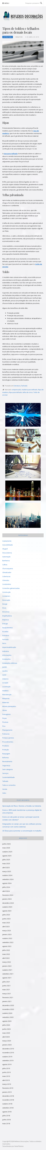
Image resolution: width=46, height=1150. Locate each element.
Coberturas (6, 576)
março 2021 (6, 994)
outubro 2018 (7, 1104)
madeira (5, 691)
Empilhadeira (7, 616)
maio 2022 (6, 954)
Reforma (5, 757)
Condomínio (6, 584)
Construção (6, 592)
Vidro (4, 793)
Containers (6, 596)
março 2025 (6, 871)
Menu (6, 3)
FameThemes (19, 1146)
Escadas (5, 631)
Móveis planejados (9, 706)
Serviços (5, 773)
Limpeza (5, 679)
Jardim (4, 667)
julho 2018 (6, 1116)
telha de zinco (28, 392)
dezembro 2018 (8, 1096)
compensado (16, 390)
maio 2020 (6, 1033)
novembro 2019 (8, 1053)
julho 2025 (6, 860)
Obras (4, 710)
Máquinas (6, 698)
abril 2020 (6, 1037)
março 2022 (6, 962)
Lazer (4, 675)
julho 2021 (6, 982)
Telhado (5, 781)
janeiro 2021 (7, 1001)
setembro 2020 (7, 1017)
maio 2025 (6, 863)
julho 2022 (6, 950)
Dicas (4, 608)
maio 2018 (6, 1123)
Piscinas (5, 722)
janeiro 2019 (7, 1092)
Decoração (6, 600)
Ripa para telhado (15, 392)
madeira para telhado (29, 390)
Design (4, 604)
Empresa (5, 620)
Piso (3, 726)
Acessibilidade (7, 545)
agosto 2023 (6, 911)
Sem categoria (7, 769)
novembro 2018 (8, 1100)
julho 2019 (6, 1068)
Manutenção (6, 694)
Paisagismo (6, 714)
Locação (5, 683)
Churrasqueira (7, 568)
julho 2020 (6, 1025)
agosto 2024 (6, 883)
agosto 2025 (6, 856)
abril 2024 (6, 891)
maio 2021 (6, 989)
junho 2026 (6, 844)
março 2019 (6, 1084)
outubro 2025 (7, 852)
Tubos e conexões (9, 785)
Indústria (5, 651)
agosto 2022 (6, 946)
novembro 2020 (8, 1009)
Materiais (5, 702)
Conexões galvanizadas (11, 588)
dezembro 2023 (8, 903)
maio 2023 (6, 923)
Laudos (5, 671)
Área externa (7, 553)
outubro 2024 (7, 875)
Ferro (4, 643)
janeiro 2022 (7, 966)
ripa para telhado (11, 154)
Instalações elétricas (9, 663)
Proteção (5, 750)
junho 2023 (6, 919)
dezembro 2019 (8, 1049)
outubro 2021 (7, 970)
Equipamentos (7, 628)
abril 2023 (6, 926)
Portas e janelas (8, 738)
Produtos (5, 746)
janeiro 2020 (7, 1045)
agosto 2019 (6, 1064)
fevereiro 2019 (7, 1088)
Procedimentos (7, 742)
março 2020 (6, 1041)
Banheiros (6, 561)
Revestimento (7, 761)
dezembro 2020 (8, 1005)
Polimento (6, 734)
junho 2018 (6, 1120)
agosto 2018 (6, 1112)
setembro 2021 (7, 974)
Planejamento (7, 730)
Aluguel (5, 549)
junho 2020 (6, 1029)
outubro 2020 (7, 1013)
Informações (6, 655)
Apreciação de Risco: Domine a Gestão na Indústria (21, 806)
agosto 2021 (6, 978)
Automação (6, 557)
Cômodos (5, 580)
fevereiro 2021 (7, 997)
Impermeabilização (9, 647)
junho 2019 (6, 1072)
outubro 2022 (7, 938)
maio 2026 (6, 848)
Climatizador (6, 572)
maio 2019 (6, 1076)
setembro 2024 (7, 879)
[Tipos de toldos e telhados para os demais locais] (23, 51)
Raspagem (6, 754)
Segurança (6, 765)
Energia (5, 624)
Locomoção (6, 687)
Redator (19, 37)
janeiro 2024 (7, 899)
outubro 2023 (7, 907)
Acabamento (6, 541)
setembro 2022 (7, 942)
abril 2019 (6, 1080)
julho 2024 (6, 887)
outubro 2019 (7, 1057)
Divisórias (5, 612)
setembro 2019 (7, 1060)
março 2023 (6, 930)
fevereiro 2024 (7, 895)
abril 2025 (6, 867)
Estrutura (8, 37)
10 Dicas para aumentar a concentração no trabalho (21, 831)
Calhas (4, 565)
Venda (4, 789)
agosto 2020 (6, 1021)
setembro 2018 (7, 1108)
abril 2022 (6, 958)
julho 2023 (6, 915)
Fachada (24, 386)
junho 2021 (6, 986)
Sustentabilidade (8, 777)
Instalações (6, 659)
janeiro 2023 (7, 934)
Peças (4, 718)
